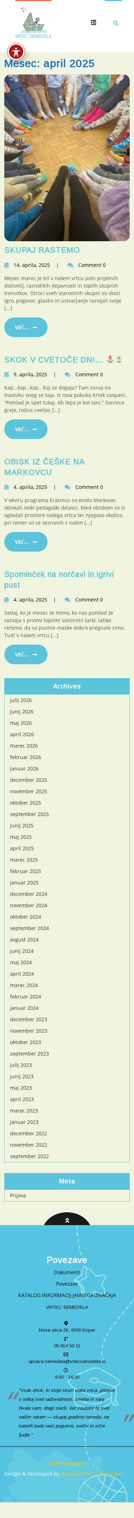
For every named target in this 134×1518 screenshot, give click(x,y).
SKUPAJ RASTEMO (42, 250)
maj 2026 (21, 722)
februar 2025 (25, 871)
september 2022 (29, 1156)
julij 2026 (21, 700)
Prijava (18, 1195)
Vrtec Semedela (67, 1463)
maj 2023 (21, 1087)
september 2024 (29, 928)
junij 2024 (22, 951)
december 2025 (28, 779)
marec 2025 (24, 859)
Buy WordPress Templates (92, 1473)
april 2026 (22, 734)
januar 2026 (24, 768)
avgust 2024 (24, 939)
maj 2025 (21, 836)
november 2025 (28, 791)
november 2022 (28, 1144)
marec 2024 (24, 985)
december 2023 (28, 1019)
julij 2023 (21, 1065)
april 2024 (22, 973)
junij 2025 (22, 825)
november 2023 (28, 1030)
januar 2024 (24, 1008)
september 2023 (29, 1053)
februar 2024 (25, 996)
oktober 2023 (25, 1042)
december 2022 (28, 1133)
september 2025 (29, 814)
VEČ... (22, 327)
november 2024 (28, 905)
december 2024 (28, 893)
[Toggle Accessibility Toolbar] (16, 51)
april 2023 (22, 1099)
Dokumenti (67, 1272)
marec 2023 (24, 1110)
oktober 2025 (25, 802)
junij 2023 (22, 1076)
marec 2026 (24, 745)
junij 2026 (22, 711)
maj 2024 (21, 962)
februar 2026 (25, 757)
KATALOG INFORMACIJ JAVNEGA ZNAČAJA (67, 1295)
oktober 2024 (25, 916)
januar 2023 (24, 1122)
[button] (90, 22)
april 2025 (22, 848)
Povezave (67, 1283)
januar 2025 (24, 882)
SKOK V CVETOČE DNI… (55, 360)
